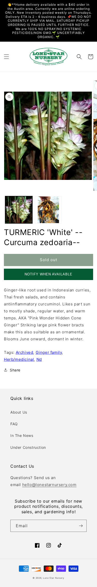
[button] (6, 56)
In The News (21, 435)
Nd (39, 359)
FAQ (14, 424)
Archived (24, 352)
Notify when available (48, 274)
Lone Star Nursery (53, 578)
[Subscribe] (80, 526)
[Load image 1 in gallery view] (18, 209)
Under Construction (28, 447)
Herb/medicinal (19, 359)
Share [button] (15, 370)
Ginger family (49, 352)
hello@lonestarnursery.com (49, 484)
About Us (18, 412)
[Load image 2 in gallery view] (48, 209)
